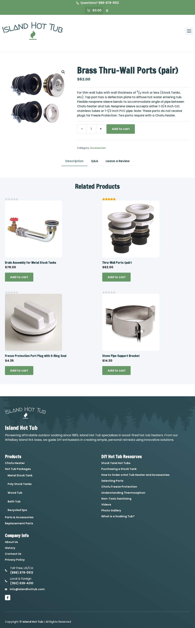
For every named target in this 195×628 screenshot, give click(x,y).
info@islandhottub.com (27, 589)
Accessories (97, 148)
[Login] (107, 10)
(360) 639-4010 (21, 583)
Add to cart (121, 129)
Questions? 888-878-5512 (99, 3)
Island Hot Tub (32, 622)
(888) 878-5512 (21, 573)
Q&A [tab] (94, 161)
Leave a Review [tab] (118, 161)
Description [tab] (74, 161)
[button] (63, 72)
